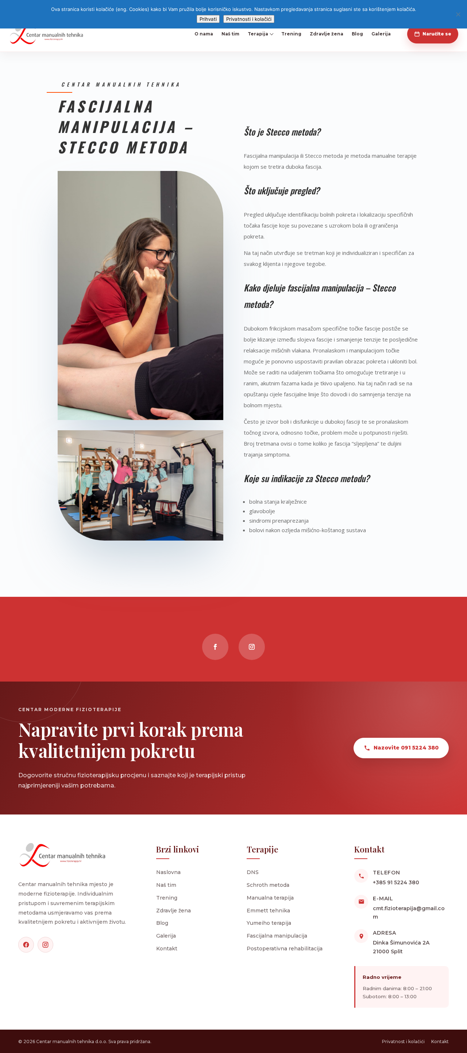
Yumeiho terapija (269, 923)
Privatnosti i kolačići (248, 19)
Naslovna (168, 872)
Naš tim (230, 34)
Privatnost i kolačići (403, 1041)
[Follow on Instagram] (252, 647)
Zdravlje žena (326, 34)
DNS (253, 872)
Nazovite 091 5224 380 (406, 747)
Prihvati (208, 19)
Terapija (258, 34)
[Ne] (458, 14)
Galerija (381, 34)
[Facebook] (26, 945)
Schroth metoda (268, 885)
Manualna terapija (270, 897)
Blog (357, 34)
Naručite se (436, 34)
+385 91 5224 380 (396, 882)
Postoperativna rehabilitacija (285, 948)
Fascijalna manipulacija (277, 935)
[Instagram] (45, 945)
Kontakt (166, 948)
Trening (291, 34)
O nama (203, 34)
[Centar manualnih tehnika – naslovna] (46, 34)
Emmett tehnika (268, 910)
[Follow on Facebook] (215, 647)
